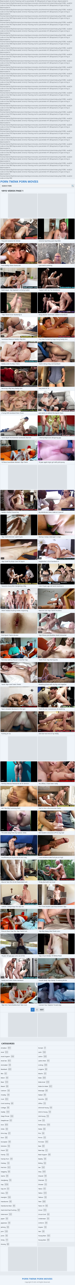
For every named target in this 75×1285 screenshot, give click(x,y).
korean (42, 1048)
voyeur (42, 1227)
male (42, 1078)
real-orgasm (44, 1155)
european (6, 1142)
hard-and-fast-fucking (10, 1210)
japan (4, 1219)
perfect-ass (44, 1125)
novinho (42, 1099)
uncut (42, 1210)
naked (42, 1095)
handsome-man (8, 1206)
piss (41, 1133)
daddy (5, 1112)
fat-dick (5, 1167)
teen (41, 1201)
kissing (5, 1244)
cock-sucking (7, 1103)
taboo (42, 1189)
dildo (4, 1129)
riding (42, 1163)
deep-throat (7, 1116)
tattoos (42, 1197)
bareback (6, 1069)
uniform (42, 1223)
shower (42, 1184)
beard (4, 1086)
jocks (4, 1236)
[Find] (72, 185)
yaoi (41, 1231)
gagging (5, 1172)
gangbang (6, 1180)
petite (41, 1129)
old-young (43, 1116)
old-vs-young (44, 1112)
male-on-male (45, 1086)
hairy (4, 1193)
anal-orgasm (7, 1056)
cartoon (5, 1091)
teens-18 (43, 1206)
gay (4, 1184)
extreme (5, 1146)
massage (42, 1091)
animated (6, 1065)
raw (41, 1146)
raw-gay (42, 1150)
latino (42, 1056)
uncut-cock (43, 1214)
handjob (6, 1197)
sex (41, 1167)
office (42, 1103)
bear (4, 1082)
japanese (5, 1223)
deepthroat (6, 1120)
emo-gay (5, 1133)
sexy (41, 1172)
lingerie (42, 1069)
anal (4, 1052)
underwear (43, 1219)
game (4, 1176)
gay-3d (5, 1189)
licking (42, 1065)
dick (4, 1125)
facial (4, 1150)
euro (4, 1137)
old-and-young (45, 1108)
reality (42, 1159)
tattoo (42, 1193)
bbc (4, 1073)
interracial (6, 1214)
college (5, 1108)
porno (42, 1137)
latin (42, 1052)
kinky (4, 1240)
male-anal (43, 1082)
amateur (6, 1048)
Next (42, 1010)
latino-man (43, 1061)
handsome (6, 1201)
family (5, 1155)
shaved (42, 1176)
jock (4, 1231)
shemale (42, 1180)
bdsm (4, 1078)
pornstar (43, 1142)
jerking (5, 1227)
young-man (44, 1236)
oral (41, 1120)
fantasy (5, 1163)
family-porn (6, 1159)
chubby (5, 1095)
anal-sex (6, 1061)
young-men (43, 1240)
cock (4, 1099)
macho (42, 1073)
